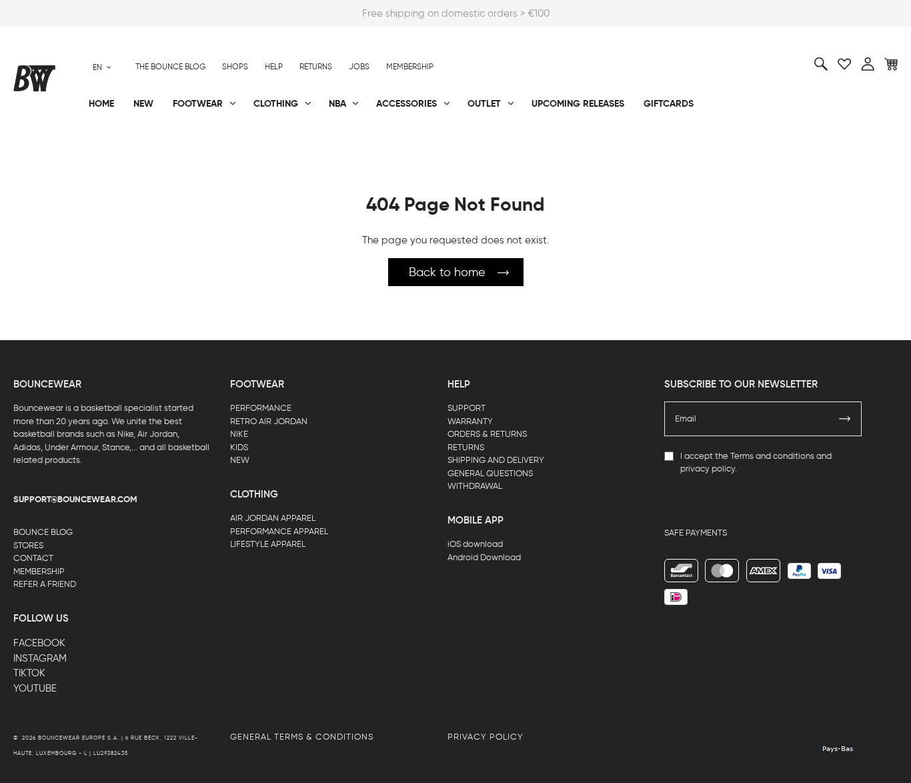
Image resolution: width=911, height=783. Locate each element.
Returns (315, 66)
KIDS (239, 447)
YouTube (35, 688)
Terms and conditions (772, 456)
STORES (28, 545)
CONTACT (33, 558)
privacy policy (707, 469)
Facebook (39, 643)
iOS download (475, 544)
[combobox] (102, 67)
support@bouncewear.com (75, 499)
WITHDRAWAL (474, 486)
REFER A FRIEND (44, 584)
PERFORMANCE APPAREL (279, 531)
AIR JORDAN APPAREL (272, 518)
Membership (409, 66)
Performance (45, 147)
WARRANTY (470, 421)
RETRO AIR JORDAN (268, 421)
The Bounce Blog (170, 66)
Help (274, 66)
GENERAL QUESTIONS (490, 473)
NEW (239, 460)
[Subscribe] (845, 419)
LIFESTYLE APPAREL (267, 544)
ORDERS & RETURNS (487, 434)
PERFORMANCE (260, 408)
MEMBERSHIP (39, 571)
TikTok (29, 673)
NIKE (239, 434)
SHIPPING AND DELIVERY (495, 460)
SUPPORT (466, 408)
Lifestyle (329, 147)
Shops (235, 66)
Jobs (359, 66)
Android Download (484, 557)
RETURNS (465, 447)
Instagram (40, 658)
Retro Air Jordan (204, 147)
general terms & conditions (301, 737)
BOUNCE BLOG (43, 532)
